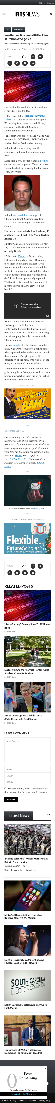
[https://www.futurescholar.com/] (27, 553)
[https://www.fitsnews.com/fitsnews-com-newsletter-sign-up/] (27, 490)
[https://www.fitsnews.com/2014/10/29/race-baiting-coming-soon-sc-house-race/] (27, 605)
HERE (18, 455)
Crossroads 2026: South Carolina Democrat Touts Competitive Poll (23, 1051)
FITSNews (11, 632)
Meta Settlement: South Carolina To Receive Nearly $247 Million (24, 916)
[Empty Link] (47, 815)
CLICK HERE (19, 459)
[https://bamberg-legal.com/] (27, 418)
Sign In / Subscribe (47, 3)
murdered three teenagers (26, 215)
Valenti (21, 256)
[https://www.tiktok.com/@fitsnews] (47, 1084)
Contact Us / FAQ (9, 1101)
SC (8, 30)
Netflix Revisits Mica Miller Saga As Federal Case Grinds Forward (24, 961)
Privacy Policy (44, 1101)
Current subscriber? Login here (23, 1094)
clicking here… (39, 508)
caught (16, 345)
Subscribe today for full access (23, 1090)
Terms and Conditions (27, 1101)
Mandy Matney (13, 49)
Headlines (18, 30)
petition (44, 160)
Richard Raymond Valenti (24, 117)
